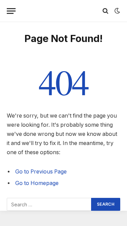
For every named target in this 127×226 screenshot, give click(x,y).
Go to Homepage (37, 183)
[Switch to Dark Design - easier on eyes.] (116, 11)
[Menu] (11, 11)
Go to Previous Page (41, 171)
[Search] (105, 11)
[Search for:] (49, 204)
